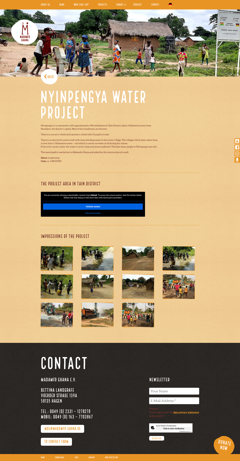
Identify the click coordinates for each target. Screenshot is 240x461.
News (61, 5)
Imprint (91, 457)
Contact (155, 5)
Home (43, 457)
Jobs (76, 457)
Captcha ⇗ (186, 431)
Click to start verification (173, 428)
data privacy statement (186, 412)
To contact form (56, 441)
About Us (45, 5)
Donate (119, 5)
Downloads (59, 457)
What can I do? (81, 5)
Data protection (111, 457)
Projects (102, 5)
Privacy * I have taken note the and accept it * (174, 412)
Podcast (137, 5)
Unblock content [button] (93, 206)
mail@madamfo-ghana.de (62, 429)
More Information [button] (93, 213)
